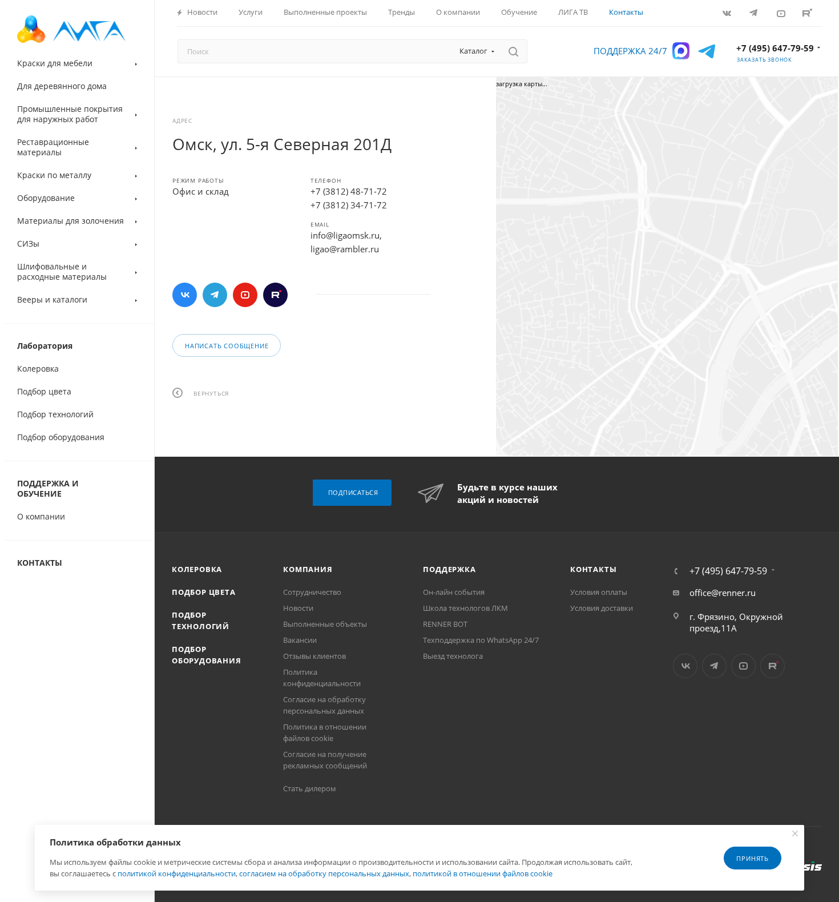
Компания (307, 569)
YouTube (245, 295)
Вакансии (300, 640)
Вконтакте (184, 295)
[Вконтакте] (728, 13)
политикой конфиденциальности (177, 873)
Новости (298, 608)
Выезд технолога (453, 656)
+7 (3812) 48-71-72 (348, 191)
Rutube (808, 13)
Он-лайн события (454, 592)
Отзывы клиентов (314, 656)
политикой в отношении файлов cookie (482, 873)
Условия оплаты (598, 592)
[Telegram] (754, 13)
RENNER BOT (445, 624)
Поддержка (449, 569)
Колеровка (197, 569)
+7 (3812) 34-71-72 (348, 205)
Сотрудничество (312, 592)
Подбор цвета (204, 592)
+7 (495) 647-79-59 (775, 48)
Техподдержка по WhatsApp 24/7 (481, 640)
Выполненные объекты (325, 624)
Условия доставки (601, 608)
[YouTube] (781, 13)
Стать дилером (309, 788)
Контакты (593, 569)
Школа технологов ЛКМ (465, 608)
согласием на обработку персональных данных (324, 873)
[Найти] (513, 51)
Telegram (215, 295)
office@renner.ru (722, 592)
